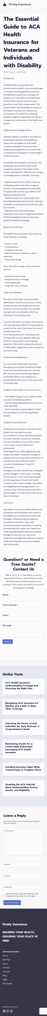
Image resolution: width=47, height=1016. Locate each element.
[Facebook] (4, 1011)
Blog (5, 975)
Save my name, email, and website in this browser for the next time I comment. (22, 895)
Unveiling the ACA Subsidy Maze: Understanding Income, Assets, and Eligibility (21, 787)
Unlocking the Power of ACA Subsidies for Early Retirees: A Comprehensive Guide (22, 726)
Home (5, 956)
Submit (7, 641)
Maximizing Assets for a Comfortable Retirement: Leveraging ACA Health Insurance (19, 748)
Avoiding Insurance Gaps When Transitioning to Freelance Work (23, 768)
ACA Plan (6, 959)
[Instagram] (11, 1011)
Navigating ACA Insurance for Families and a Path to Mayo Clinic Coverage (21, 705)
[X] (7, 1011)
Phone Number (10, 605)
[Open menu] (42, 4)
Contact (6, 967)
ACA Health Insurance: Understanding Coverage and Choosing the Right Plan (21, 685)
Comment (9, 831)
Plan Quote (7, 983)
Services (6, 971)
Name (6, 595)
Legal (5, 979)
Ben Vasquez (10, 72)
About (5, 963)
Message (7, 625)
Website (7, 887)
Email (6, 615)
